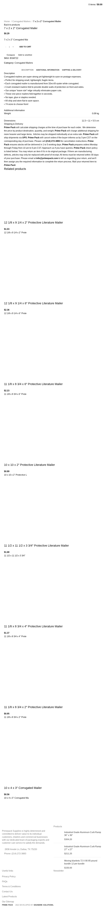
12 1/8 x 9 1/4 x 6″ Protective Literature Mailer (33, 303)
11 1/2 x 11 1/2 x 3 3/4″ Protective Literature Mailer (36, 545)
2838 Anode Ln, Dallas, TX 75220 (21, 849)
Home (7, 21)
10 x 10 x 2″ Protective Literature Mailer (29, 464)
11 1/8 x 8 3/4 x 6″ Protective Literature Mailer (33, 384)
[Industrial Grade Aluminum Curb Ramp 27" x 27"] (58, 850)
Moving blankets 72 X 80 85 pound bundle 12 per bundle (80, 862)
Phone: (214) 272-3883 (15, 853)
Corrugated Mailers (21, 21)
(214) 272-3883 (51, 1)
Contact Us (7, 891)
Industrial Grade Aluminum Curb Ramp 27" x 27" (82, 848)
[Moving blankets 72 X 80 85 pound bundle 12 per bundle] (58, 864)
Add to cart (25, 47)
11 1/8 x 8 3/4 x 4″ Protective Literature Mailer (33, 626)
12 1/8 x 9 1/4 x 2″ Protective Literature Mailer (33, 222)
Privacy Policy (9, 876)
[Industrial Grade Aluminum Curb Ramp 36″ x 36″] (58, 836)
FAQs (4, 881)
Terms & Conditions (11, 886)
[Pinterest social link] (9, 66)
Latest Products (9, 896)
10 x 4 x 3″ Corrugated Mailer (23, 788)
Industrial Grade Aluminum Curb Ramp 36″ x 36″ (82, 833)
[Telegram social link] (12, 66)
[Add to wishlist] (7, 237)
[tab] (27, 70)
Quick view (7, 251)
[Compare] (7, 217)
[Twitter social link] (6, 66)
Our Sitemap (8, 901)
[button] (7, 244)
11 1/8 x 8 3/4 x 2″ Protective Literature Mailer (33, 707)
